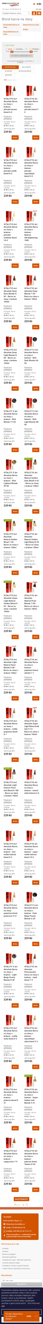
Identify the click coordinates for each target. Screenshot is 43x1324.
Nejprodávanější (25, 71)
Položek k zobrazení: (22, 56)
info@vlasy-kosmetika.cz (15, 1224)
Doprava (5, 1251)
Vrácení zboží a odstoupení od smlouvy (16, 1268)
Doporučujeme (10, 67)
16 (23, 1205)
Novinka (19, 49)
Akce (10, 49)
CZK (37, 9)
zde (3, 1306)
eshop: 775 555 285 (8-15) (15, 1227)
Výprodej (35, 49)
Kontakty (5, 1248)
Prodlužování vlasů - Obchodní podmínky (16, 1260)
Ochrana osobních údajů (11, 1263)
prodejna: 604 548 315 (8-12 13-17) (19, 1231)
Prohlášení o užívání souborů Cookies (15, 1266)
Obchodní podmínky (9, 1257)
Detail (15, 137)
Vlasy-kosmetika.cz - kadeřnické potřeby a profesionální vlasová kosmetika (21, 1235)
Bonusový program (9, 1254)
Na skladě (10, 45)
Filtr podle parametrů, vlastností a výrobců (20, 61)
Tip (26, 49)
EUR (40, 9)
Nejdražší (8, 71)
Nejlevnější (26, 67)
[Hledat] (29, 13)
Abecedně (8, 75)
